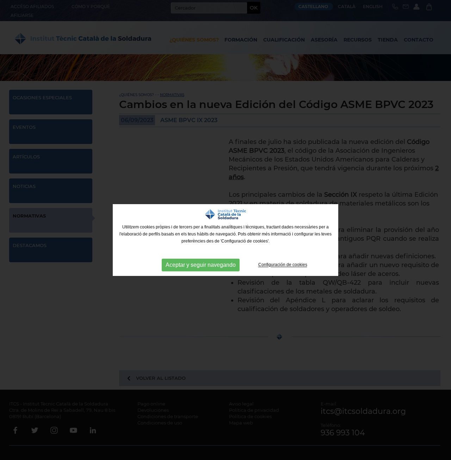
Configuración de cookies (282, 265)
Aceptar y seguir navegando (201, 265)
